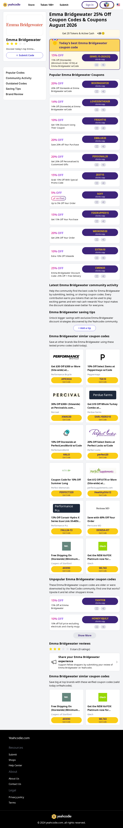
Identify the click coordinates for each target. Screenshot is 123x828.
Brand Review (14, 94)
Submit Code (26, 55)
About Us (14, 778)
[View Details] (96, 65)
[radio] (7, 43)
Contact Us (15, 784)
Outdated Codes (16, 83)
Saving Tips (13, 88)
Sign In (90, 4)
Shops (12, 760)
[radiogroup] (59, 649)
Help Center (15, 765)
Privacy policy (16, 797)
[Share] (103, 65)
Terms (12, 802)
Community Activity (19, 78)
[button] (24, 25)
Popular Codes (15, 72)
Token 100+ (47, 4)
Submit (64, 4)
